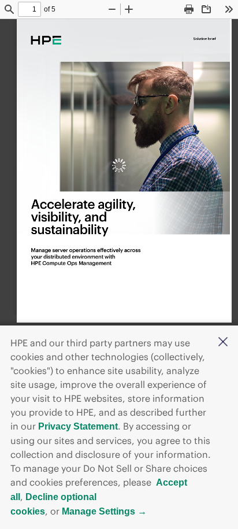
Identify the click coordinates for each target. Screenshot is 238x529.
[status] (29, 9)
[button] (223, 343)
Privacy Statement (78, 426)
